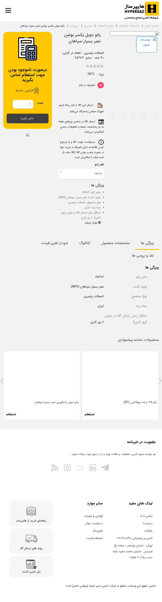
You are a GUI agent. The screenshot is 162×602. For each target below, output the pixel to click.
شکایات (148, 530)
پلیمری (88, 26)
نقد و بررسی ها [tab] (143, 255)
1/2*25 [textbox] (98, 174)
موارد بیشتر (91, 222)
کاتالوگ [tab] (84, 243)
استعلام (89, 414)
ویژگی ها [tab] (147, 243)
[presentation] (160, 382)
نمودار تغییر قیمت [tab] (54, 243)
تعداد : (39, 103)
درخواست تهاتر (94, 523)
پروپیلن (74, 26)
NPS (91, 74)
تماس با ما (146, 516)
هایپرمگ (98, 530)
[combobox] (81, 174)
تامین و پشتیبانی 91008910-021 (135, 538)
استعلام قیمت (94, 538)
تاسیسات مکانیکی (129, 26)
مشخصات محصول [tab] (115, 243)
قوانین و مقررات (93, 516)
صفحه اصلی (152, 26)
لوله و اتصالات (105, 26)
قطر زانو (99, 164)
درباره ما (148, 523)
